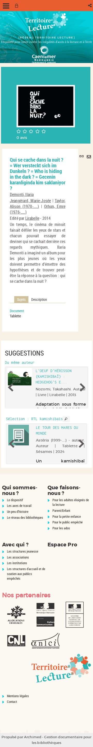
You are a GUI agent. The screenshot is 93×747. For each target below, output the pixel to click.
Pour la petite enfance (66, 516)
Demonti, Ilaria (22, 194)
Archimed (32, 737)
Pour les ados (61, 528)
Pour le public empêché (67, 522)
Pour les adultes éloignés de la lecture (70, 502)
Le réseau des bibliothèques (25, 517)
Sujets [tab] (21, 299)
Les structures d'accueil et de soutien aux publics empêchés (26, 574)
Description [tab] (39, 299)
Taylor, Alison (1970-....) (37, 203)
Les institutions (17, 563)
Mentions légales (18, 696)
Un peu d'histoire (17, 511)
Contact (12, 701)
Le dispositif (15, 500)
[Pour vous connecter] (17, 5)
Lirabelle (32, 218)
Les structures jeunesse (22, 551)
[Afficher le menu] (6, 6)
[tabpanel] (37, 313)
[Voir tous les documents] (66, 419)
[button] (90, 5)
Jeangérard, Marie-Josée (30, 200)
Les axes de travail (19, 505)
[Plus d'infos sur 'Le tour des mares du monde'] (20, 435)
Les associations (18, 557)
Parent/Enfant (61, 510)
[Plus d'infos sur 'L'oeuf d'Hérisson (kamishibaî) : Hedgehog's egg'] (19, 377)
